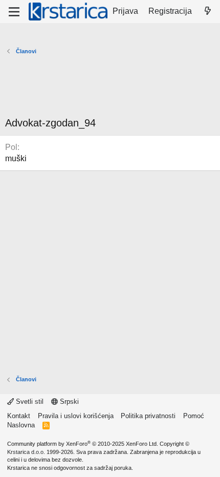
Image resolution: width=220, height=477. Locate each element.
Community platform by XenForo (82, 444)
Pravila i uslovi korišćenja (76, 416)
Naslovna (21, 425)
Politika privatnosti (148, 416)
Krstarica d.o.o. (26, 452)
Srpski (68, 401)
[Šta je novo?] (207, 11)
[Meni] (14, 12)
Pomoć (193, 416)
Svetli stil (28, 401)
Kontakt (18, 416)
